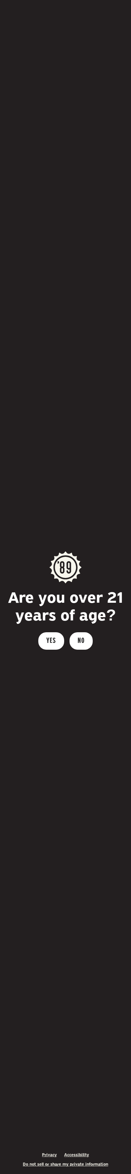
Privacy (49, 1155)
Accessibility (76, 1155)
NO (81, 641)
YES (51, 641)
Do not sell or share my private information (65, 1164)
